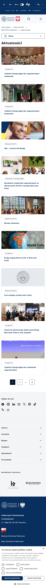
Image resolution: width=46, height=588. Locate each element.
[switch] (22, 4)
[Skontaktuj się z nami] (2, 409)
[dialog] (23, 567)
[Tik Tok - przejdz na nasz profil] (34, 404)
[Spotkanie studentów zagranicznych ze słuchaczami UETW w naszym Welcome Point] (23, 165)
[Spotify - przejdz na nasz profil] (29, 404)
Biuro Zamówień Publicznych (12, 541)
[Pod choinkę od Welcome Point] (23, 277)
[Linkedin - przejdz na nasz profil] (13, 404)
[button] (40, 4)
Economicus (36, 10)
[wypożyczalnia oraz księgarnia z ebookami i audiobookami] (8, 409)
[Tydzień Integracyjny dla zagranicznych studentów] (23, 56)
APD (29, 10)
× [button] (43, 549)
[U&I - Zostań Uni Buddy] (23, 130)
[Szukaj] (28, 19)
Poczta (8, 10)
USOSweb (23, 10)
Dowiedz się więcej (34, 560)
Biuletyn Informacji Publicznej (13, 536)
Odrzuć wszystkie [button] (34, 578)
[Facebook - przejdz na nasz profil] (2, 404)
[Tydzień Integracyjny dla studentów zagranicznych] (23, 349)
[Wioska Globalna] (23, 205)
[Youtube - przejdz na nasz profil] (19, 404)
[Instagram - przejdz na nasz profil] (8, 404)
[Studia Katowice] (10, 18)
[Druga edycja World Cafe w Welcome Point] (23, 240)
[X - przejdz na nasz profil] (24, 404)
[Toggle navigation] (40, 18)
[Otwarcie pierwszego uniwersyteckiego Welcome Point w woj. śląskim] (23, 312)
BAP (17, 10)
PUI (13, 10)
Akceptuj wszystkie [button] (12, 578)
